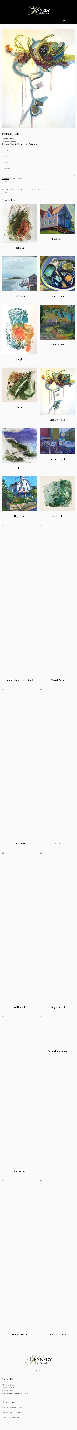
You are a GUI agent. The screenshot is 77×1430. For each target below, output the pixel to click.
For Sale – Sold (57, 459)
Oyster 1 (57, 843)
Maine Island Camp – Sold (20, 680)
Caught (19, 359)
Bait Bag (19, 248)
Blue (21, 190)
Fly (19, 468)
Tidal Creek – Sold (57, 1334)
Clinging (20, 407)
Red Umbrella (20, 1007)
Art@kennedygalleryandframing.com (15, 1393)
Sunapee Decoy (19, 1334)
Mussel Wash (57, 680)
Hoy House (19, 516)
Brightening (19, 296)
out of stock (9, 192)
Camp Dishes (57, 296)
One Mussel (19, 843)
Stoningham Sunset (57, 1051)
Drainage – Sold (57, 420)
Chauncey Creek (57, 344)
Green (26, 190)
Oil (30, 190)
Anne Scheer (9, 139)
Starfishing (19, 1171)
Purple (43, 190)
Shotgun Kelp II (57, 1007)
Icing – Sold (57, 516)
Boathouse (57, 239)
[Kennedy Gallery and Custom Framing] (38, 10)
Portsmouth (36, 190)
